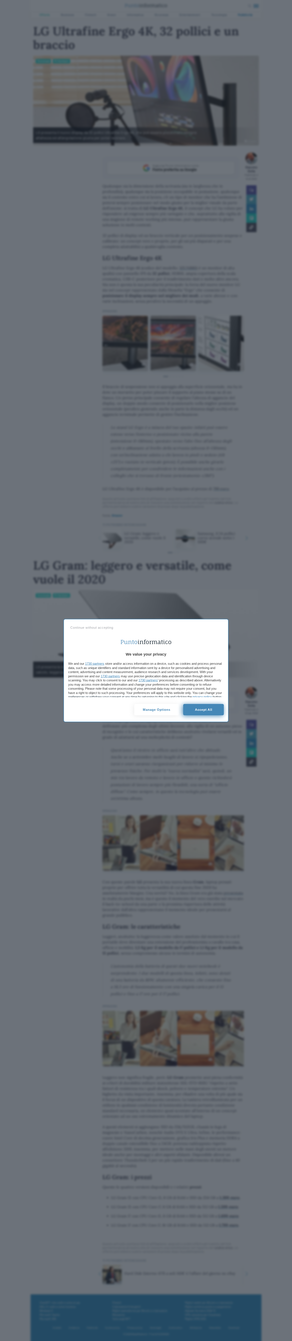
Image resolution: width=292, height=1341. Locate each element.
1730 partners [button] (94, 663)
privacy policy (202, 697)
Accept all (203, 709)
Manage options (156, 709)
